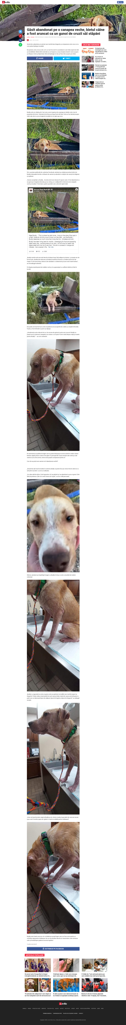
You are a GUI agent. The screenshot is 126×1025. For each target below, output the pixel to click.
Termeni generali (47, 1013)
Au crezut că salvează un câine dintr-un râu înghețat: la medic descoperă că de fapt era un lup (100, 59)
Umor (98, 1008)
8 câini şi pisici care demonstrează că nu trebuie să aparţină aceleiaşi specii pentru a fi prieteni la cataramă (65, 995)
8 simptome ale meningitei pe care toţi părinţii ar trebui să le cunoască (101, 50)
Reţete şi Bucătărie (85, 1008)
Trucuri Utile (50, 1008)
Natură (62, 1008)
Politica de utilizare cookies (70, 1013)
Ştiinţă (73, 1008)
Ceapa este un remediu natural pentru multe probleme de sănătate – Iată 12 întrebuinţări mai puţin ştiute (100, 84)
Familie (29, 1008)
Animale (24, 1008)
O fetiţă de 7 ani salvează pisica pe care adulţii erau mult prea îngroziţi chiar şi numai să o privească (93, 975)
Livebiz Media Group (51, 1019)
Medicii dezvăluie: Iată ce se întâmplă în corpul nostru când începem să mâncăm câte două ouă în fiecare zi (101, 76)
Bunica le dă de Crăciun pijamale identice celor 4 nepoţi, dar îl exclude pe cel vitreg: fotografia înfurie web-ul (94, 995)
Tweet (68, 58)
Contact (81, 1013)
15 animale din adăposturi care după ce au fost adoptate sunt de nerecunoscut (38, 995)
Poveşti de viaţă (36, 1008)
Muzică (57, 1008)
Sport (77, 1008)
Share (40, 58)
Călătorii (93, 1008)
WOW (102, 1008)
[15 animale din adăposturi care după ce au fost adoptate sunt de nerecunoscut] (38, 985)
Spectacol (67, 1008)
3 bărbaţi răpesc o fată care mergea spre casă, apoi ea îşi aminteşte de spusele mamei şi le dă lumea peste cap (65, 975)
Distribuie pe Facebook (54, 949)
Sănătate (43, 1008)
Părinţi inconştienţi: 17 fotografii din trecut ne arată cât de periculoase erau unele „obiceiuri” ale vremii (101, 67)
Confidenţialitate (57, 1013)
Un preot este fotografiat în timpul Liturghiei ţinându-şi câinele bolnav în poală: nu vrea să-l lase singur (37, 975)
